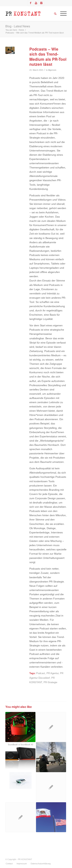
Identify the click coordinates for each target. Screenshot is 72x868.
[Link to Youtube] (36, 3)
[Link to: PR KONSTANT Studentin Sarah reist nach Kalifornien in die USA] (51, 817)
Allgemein (52, 70)
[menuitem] (9, 863)
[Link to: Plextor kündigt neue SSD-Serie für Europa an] (51, 787)
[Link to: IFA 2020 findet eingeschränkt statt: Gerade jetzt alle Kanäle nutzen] (51, 757)
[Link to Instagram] (41, 3)
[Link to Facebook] (30, 3)
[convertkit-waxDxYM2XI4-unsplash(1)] (9, 50)
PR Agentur (53, 673)
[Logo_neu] (29, 13)
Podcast (40, 673)
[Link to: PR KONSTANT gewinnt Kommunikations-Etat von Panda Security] (20, 727)
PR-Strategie (50, 682)
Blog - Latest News (17, 26)
